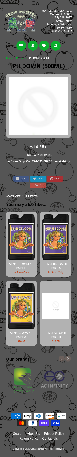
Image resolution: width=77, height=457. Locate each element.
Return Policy (28, 438)
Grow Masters (37, 449)
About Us (33, 433)
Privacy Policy (54, 433)
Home (9, 58)
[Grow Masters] (20, 21)
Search (18, 433)
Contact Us (50, 438)
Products (21, 58)
